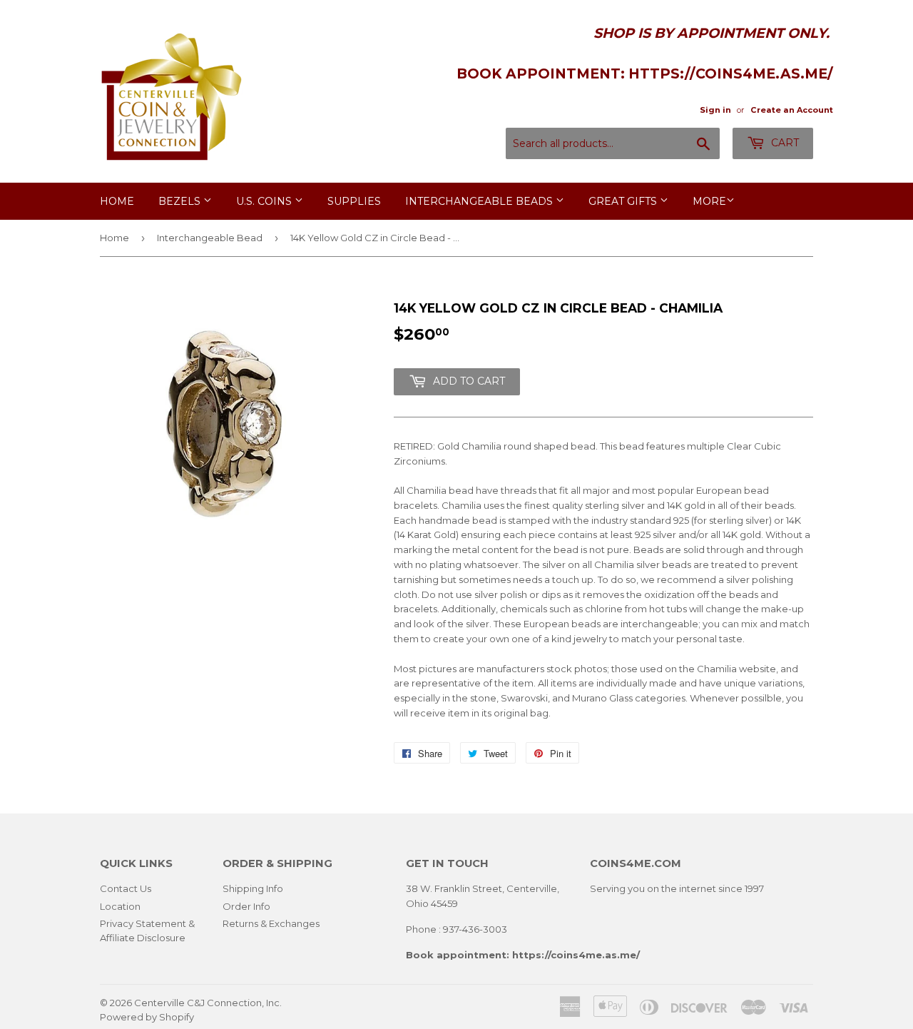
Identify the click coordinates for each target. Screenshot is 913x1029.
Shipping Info (253, 888)
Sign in (715, 110)
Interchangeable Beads (480, 201)
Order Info (246, 906)
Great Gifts (624, 201)
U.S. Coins (265, 201)
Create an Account (791, 110)
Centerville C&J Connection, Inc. (208, 1002)
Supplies (354, 201)
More (709, 201)
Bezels (180, 201)
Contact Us (125, 888)
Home (117, 201)
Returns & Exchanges (271, 923)
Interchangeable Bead (209, 237)
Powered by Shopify (147, 1017)
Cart (783, 142)
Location (120, 906)
